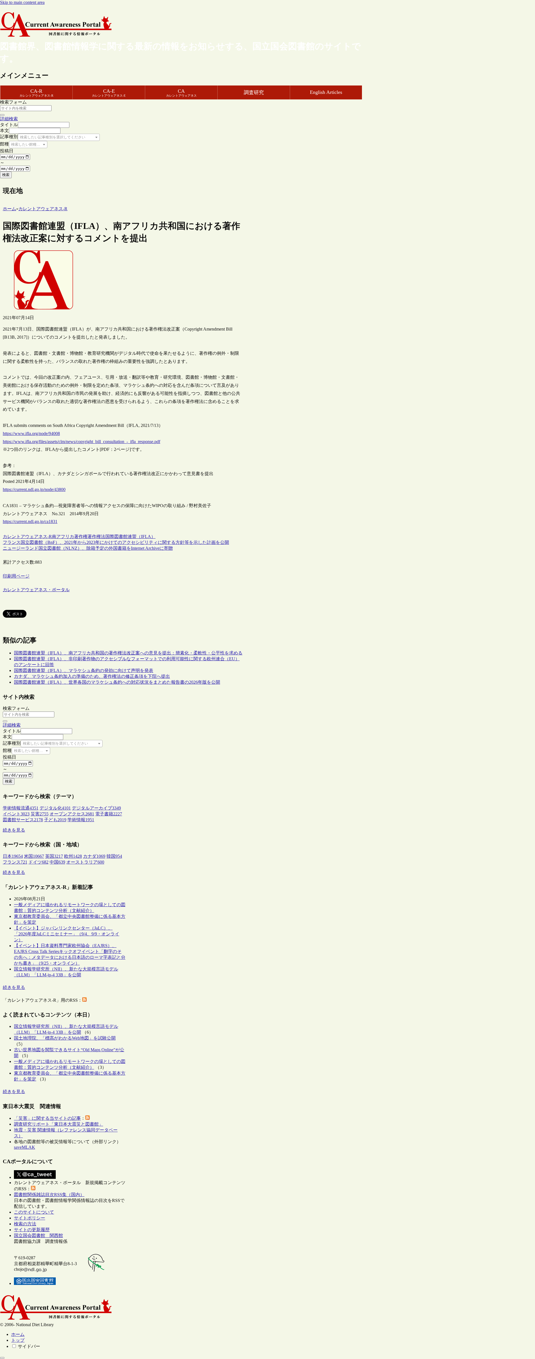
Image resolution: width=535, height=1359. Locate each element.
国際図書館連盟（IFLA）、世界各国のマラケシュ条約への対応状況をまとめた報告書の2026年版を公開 (117, 682)
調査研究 (254, 92)
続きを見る (14, 830)
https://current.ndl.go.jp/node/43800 (34, 489)
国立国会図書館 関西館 (38, 1235)
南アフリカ (63, 536)
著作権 (80, 536)
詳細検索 (9, 118)
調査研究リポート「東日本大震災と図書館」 (58, 1124)
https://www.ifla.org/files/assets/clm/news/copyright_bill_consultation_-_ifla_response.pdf (81, 441)
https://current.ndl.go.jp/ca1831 (30, 521)
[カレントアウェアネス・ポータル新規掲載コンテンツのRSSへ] (33, 1188)
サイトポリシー (29, 1218)
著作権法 (96, 536)
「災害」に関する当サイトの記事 (47, 1118)
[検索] (2, 115)
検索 (5, 175)
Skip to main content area (22, 2)
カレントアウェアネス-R (27, 536)
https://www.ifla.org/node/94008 (31, 433)
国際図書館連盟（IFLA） (130, 536)
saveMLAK (24, 1147)
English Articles (326, 92)
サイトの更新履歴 (32, 1229)
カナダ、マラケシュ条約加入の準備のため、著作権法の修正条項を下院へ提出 (92, 676)
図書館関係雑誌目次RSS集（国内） (49, 1194)
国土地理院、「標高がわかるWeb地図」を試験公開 (65, 1038)
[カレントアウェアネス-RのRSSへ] (84, 1000)
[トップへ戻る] (2, 1358)
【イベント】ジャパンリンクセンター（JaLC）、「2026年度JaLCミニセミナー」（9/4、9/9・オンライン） (66, 934)
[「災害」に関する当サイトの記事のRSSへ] (87, 1118)
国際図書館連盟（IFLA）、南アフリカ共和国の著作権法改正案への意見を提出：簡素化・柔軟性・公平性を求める (128, 653)
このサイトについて (34, 1212)
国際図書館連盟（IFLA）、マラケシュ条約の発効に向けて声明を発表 (83, 670)
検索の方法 (25, 1223)
